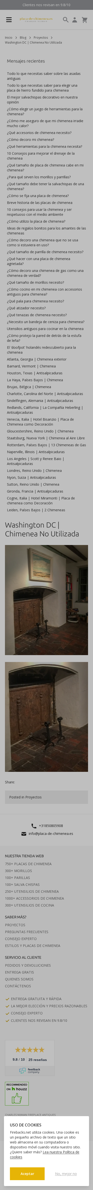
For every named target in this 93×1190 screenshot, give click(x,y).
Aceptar (27, 1173)
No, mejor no (66, 1173)
